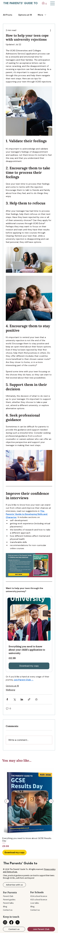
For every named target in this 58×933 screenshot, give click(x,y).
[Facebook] (11, 922)
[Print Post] (36, 699)
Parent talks (8, 903)
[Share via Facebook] (7, 699)
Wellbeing (10, 689)
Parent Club (8, 896)
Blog (5, 906)
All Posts (7, 15)
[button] (45, 3)
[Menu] (52, 3)
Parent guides (9, 899)
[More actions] (50, 30)
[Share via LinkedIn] (21, 699)
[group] (29, 811)
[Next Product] (51, 801)
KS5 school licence (38, 899)
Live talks (34, 903)
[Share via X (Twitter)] (14, 699)
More (40, 15)
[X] (17, 922)
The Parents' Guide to (20, 863)
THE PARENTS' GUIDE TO (20, 3)
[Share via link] (29, 699)
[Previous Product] (7, 801)
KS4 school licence (38, 896)
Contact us (7, 910)
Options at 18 (25, 15)
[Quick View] (28, 801)
